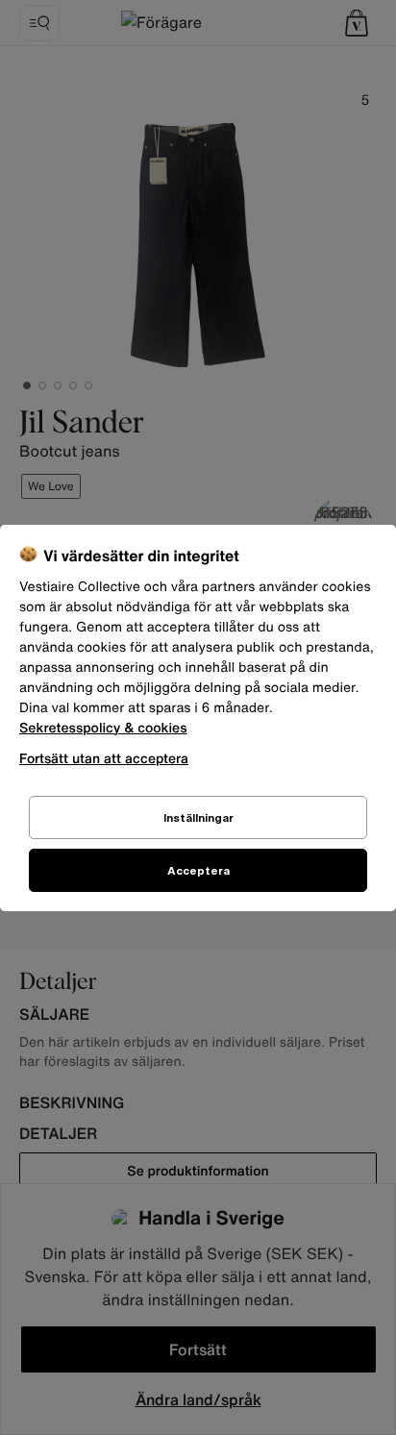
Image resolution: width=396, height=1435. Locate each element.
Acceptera (198, 870)
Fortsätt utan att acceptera (103, 758)
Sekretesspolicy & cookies (103, 728)
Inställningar (198, 817)
